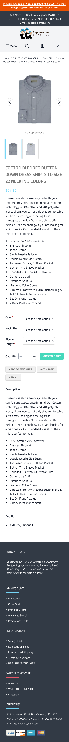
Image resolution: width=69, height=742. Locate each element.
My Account (15, 598)
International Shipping (20, 652)
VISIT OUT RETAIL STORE (22, 689)
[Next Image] (59, 102)
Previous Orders (17, 610)
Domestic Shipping (18, 646)
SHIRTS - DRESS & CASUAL (26, 58)
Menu (13, 46)
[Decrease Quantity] (20, 356)
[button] (34, 99)
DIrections (14, 694)
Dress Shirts (48, 58)
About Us (13, 683)
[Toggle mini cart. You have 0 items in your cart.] (57, 46)
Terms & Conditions (19, 658)
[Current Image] (13, 149)
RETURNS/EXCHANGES (21, 663)
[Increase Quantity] (34, 356)
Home (6, 58)
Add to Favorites (21, 369)
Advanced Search (18, 615)
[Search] (26, 46)
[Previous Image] (9, 102)
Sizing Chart (15, 641)
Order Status (15, 604)
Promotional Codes (18, 621)
